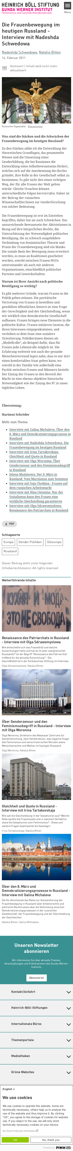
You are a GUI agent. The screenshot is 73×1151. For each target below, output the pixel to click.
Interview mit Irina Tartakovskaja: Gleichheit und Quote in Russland (34, 454)
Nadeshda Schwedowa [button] (19, 52)
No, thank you (51, 1139)
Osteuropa (54, 542)
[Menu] (67, 5)
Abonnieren (36, 978)
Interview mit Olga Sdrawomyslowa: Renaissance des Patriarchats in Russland (38, 508)
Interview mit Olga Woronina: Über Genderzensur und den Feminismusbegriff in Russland (39, 465)
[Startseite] (30, 7)
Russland (10, 551)
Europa (8, 542)
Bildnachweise (35, 127)
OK (15, 1139)
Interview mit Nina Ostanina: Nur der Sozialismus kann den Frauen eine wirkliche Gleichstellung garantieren (36, 496)
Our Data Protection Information (19, 1130)
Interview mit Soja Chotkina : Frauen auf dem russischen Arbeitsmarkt (38, 485)
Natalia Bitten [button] (50, 52)
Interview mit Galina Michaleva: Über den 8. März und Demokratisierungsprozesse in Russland (40, 434)
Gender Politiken (30, 542)
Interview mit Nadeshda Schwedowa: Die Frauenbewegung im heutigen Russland (39, 445)
